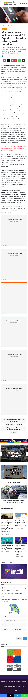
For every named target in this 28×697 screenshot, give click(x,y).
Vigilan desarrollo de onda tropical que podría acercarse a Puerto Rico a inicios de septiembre (21, 524)
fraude (20, 424)
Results (19, 638)
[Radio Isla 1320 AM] (10, 3)
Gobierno (14, 449)
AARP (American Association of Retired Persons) (14, 420)
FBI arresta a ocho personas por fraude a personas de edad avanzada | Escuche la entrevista (14, 148)
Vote (25, 638)
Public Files (21, 686)
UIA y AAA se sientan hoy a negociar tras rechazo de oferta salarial (7, 548)
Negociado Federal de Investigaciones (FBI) (14, 428)
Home (4, 25)
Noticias (8, 25)
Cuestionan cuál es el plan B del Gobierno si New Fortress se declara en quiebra (14, 454)
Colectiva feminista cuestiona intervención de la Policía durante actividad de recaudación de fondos (20, 550)
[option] (14, 453)
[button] (14, 609)
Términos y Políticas (12, 686)
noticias (14, 433)
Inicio (5, 686)
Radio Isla (6, 56)
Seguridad (13, 25)
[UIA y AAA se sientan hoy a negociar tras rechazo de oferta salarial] (7, 540)
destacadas (10, 424)
